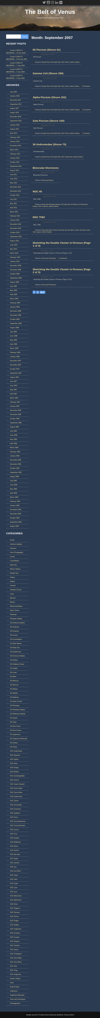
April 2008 (13, 344)
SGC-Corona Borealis (17, 825)
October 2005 (15, 468)
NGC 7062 (39, 217)
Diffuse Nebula (15, 569)
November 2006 (15, 414)
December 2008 (15, 311)
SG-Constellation (16, 639)
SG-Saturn (13, 718)
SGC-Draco (14, 846)
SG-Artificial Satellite (17, 623)
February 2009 (15, 303)
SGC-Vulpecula (15, 974)
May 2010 (13, 249)
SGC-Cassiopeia (16, 805)
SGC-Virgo (14, 970)
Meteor (12, 602)
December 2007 (15, 361)
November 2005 (15, 464)
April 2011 (13, 208)
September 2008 (16, 323)
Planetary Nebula (54, 204)
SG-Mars (13, 676)
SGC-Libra (13, 879)
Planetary (13, 614)
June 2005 (13, 485)
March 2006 (14, 447)
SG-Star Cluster (85, 230)
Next (42, 292)
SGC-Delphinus (15, 842)
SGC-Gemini (14, 850)
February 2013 (15, 154)
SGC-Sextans (15, 945)
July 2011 (13, 199)
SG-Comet (13, 635)
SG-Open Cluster (73, 230)
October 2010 (15, 232)
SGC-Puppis (14, 921)
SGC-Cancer (14, 780)
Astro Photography (16, 552)
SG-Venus (13, 747)
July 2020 (13, 92)
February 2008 (15, 352)
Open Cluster (53, 230)
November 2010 (15, 228)
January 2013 (15, 158)
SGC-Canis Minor (16, 792)
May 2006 (13, 439)
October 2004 (15, 518)
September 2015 (16, 121)
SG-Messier (14, 685)
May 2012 (13, 183)
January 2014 (15, 141)
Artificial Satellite (16, 544)
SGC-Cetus (65, 86)
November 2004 (15, 514)
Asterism (13, 548)
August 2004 (14, 526)
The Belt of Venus (50, 11)
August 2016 (14, 112)
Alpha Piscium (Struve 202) (49, 97)
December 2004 (15, 510)
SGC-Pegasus (15, 908)
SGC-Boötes (14, 772)
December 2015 (15, 117)
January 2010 (15, 261)
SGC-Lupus (14, 883)
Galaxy (12, 577)
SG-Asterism (14, 627)
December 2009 (15, 265)
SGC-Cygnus (37, 232)
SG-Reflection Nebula (17, 714)
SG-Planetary (15, 705)
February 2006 (15, 452)
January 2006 (15, 456)
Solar (12, 983)
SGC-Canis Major (16, 788)
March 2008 (14, 348)
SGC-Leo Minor (15, 871)
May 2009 (13, 290)
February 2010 (15, 257)
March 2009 (14, 299)
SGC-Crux (13, 834)
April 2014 (13, 133)
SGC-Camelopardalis (17, 776)
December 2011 (15, 187)
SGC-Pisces (65, 62)
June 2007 (13, 385)
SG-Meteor (14, 689)
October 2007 (15, 369)
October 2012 (15, 162)
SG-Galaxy (14, 660)
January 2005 (15, 505)
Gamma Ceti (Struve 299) (48, 73)
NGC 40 (37, 191)
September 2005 (16, 472)
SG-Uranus (14, 743)
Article (12, 540)
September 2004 (16, 522)
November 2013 (15, 145)
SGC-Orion (14, 904)
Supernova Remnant (17, 995)
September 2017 (16, 104)
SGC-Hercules (15, 854)
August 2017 (14, 108)
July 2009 (13, 286)
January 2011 (14, 220)
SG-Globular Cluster (17, 664)
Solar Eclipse (14, 987)
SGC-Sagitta (14, 925)
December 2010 (15, 224)
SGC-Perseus (15, 912)
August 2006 (14, 427)
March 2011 (14, 212)
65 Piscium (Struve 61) (46, 49)
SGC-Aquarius (15, 755)
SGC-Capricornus (16, 796)
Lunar (12, 594)
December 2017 (15, 100)
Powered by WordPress (56, 1015)
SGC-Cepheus (43, 206)
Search (24, 37)
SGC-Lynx (13, 887)
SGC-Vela (13, 966)
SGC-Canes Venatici (17, 784)
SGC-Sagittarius (15, 929)
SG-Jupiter (14, 668)
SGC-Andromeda (67, 157)
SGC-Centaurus (15, 809)
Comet (12, 556)
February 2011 (15, 216)
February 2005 (15, 501)
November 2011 (15, 191)
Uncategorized (15, 1003)
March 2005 (14, 497)
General (12, 585)
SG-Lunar (13, 672)
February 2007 (15, 402)
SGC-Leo (13, 867)
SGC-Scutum (14, 937)
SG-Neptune (14, 697)
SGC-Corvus (14, 830)
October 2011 (14, 195)
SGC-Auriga (14, 767)
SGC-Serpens (15, 941)
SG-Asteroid (14, 631)
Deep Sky (45, 204)
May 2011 (13, 203)
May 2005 (13, 489)
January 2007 (15, 406)
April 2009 (13, 294)
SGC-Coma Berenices (18, 821)
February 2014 (15, 137)
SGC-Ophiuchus (15, 900)
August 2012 (14, 170)
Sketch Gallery (75, 62)
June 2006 (13, 435)
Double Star (45, 62)
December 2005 (15, 460)
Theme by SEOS (69, 1015)
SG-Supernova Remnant (18, 739)
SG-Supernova (15, 734)
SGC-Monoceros (16, 896)
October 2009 (15, 274)
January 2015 (15, 125)
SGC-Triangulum (16, 954)
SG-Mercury (14, 681)
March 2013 (14, 150)
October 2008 (15, 319)
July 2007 (13, 381)
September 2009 (16, 278)
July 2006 (13, 431)
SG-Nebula (74, 204)
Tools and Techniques (49, 258)
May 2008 (13, 340)
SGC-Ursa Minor (16, 962)
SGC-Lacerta (14, 863)
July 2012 (13, 174)
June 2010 (13, 245)
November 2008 (15, 315)
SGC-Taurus (14, 949)
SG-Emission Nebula (17, 656)
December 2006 (15, 410)
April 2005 (13, 493)
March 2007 (14, 398)
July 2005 (13, 481)
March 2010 (14, 253)
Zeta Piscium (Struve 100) (48, 120)
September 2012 (16, 166)
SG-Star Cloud (15, 726)
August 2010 (14, 241)
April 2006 (13, 443)
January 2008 (15, 356)
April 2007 (13, 394)
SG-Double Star (55, 62)
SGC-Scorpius (15, 933)
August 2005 (14, 476)
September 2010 (16, 236)
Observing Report (47, 180)
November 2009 (15, 270)
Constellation (14, 561)
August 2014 (14, 129)
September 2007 (16, 373)
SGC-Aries (14, 763)
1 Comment (86, 133)
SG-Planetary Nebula (17, 710)
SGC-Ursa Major (16, 958)
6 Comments (86, 110)
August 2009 (14, 282)
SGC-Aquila (14, 759)
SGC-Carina (14, 801)
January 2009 (15, 307)
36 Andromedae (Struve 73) (49, 144)
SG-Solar (13, 722)
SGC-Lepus (14, 875)
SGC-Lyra (13, 892)
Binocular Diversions (46, 167)
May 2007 (13, 390)
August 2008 (14, 328)
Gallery (12, 581)
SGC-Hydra (14, 858)
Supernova (14, 991)
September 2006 (16, 423)
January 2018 (15, 96)
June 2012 (13, 179)
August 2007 (14, 377)
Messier (13, 598)
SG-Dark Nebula (15, 643)
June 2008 (13, 336)
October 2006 (15, 419)
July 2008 (13, 332)
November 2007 (15, 365)
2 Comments (86, 86)
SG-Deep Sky (65, 204)
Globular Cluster (15, 590)
